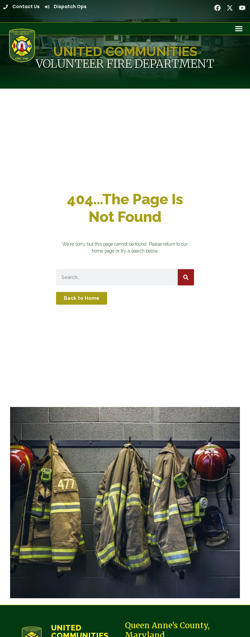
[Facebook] (217, 7)
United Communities (125, 51)
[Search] (186, 277)
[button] (239, 28)
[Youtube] (242, 7)
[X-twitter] (229, 7)
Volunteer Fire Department (125, 63)
